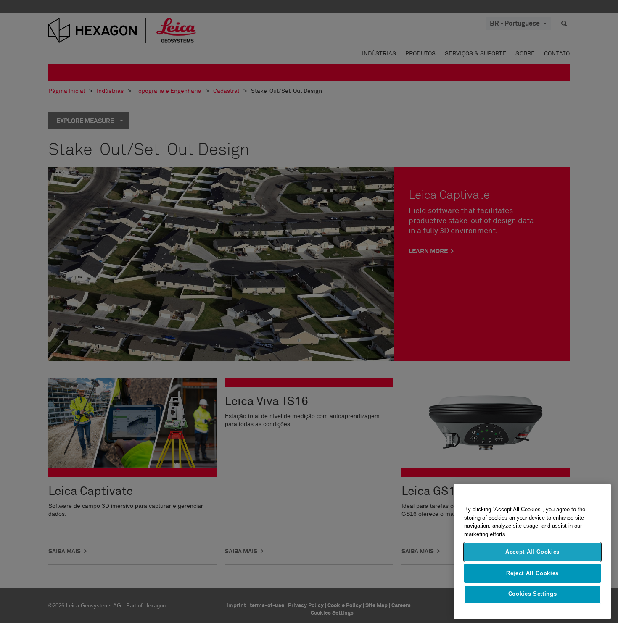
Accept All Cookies (532, 552)
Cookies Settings (532, 594)
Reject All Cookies (532, 573)
